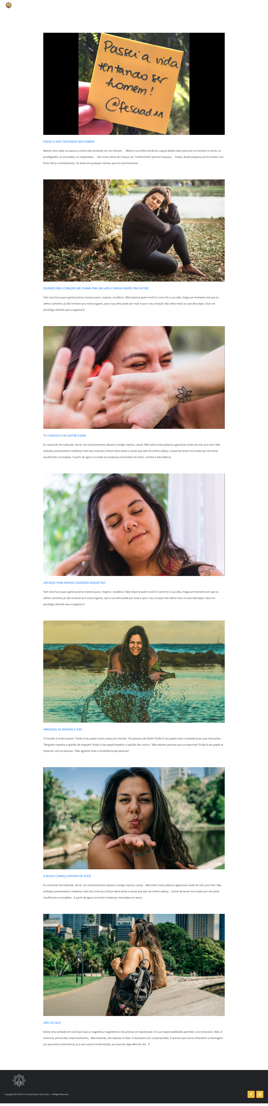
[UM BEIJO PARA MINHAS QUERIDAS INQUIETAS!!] (134, 524)
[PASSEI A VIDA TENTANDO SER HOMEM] (134, 84)
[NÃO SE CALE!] (134, 965)
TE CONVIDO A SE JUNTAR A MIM (64, 435)
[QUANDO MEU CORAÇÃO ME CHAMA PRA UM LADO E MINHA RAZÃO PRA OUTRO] (134, 230)
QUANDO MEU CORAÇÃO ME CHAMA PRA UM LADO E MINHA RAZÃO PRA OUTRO (96, 288)
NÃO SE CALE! (52, 1023)
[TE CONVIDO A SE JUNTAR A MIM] (134, 377)
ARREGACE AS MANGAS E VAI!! (62, 729)
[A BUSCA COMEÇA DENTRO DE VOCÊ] (134, 818)
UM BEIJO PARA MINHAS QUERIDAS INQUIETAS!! (74, 583)
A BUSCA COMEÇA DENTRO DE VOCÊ (67, 876)
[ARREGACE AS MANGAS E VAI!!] (134, 672)
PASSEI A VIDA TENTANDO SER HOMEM (68, 141)
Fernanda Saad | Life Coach (37, 1094)
